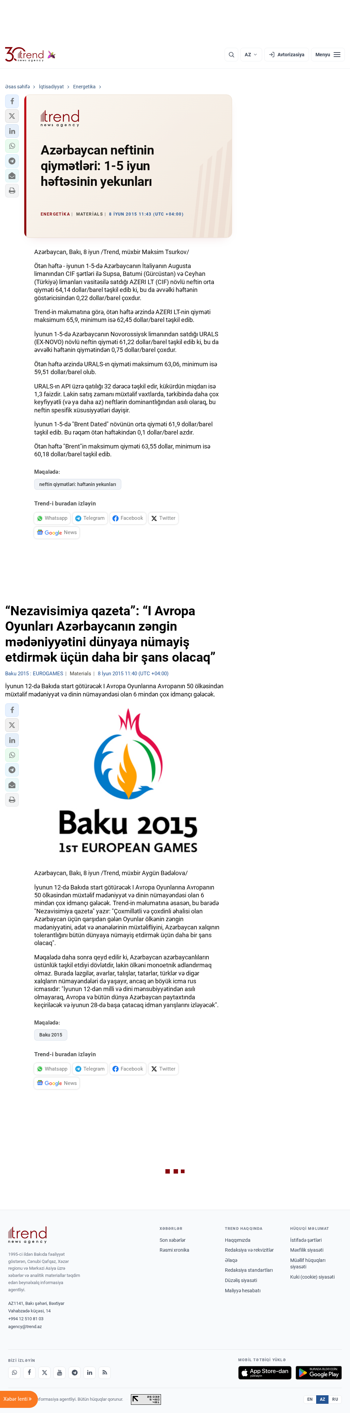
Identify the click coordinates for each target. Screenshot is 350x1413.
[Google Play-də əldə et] (319, 1373)
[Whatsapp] (14, 1373)
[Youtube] (59, 1373)
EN (310, 1399)
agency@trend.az (25, 1326)
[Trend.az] (30, 54)
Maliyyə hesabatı (242, 1290)
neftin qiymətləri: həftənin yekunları (77, 484)
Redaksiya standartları (249, 1270)
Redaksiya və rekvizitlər (249, 1250)
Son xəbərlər (173, 1240)
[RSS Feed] (104, 1373)
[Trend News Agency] (27, 1234)
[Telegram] (74, 1373)
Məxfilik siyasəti (306, 1250)
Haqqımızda (238, 1240)
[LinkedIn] (89, 1373)
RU (335, 1399)
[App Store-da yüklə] (265, 1373)
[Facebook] (29, 1373)
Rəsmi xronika (174, 1250)
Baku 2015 (50, 1034)
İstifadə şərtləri (306, 1240)
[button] (11, 101)
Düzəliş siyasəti (241, 1280)
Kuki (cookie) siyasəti (312, 1277)
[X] (44, 1373)
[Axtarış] (231, 54)
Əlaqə (231, 1260)
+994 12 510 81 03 (25, 1318)
